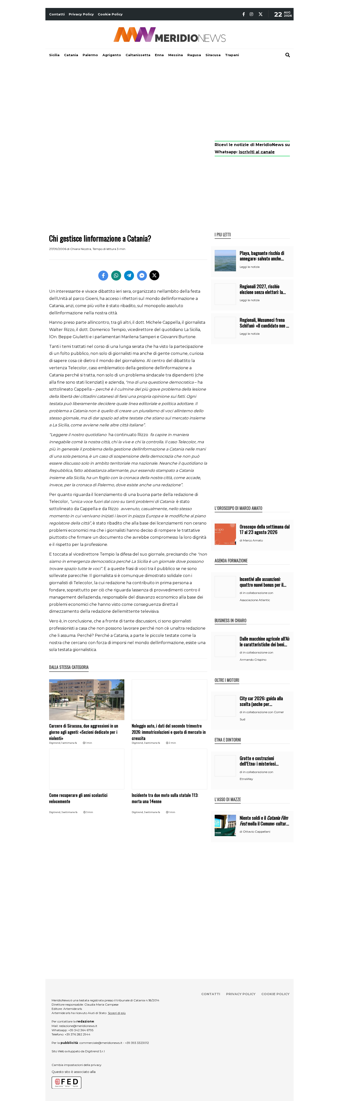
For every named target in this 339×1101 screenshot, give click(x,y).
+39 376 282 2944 (77, 1034)
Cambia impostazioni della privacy (77, 1065)
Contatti (57, 14)
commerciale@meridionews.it (100, 1043)
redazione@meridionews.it (78, 1026)
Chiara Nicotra (80, 249)
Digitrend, (55, 742)
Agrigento (111, 55)
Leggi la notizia (250, 267)
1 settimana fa (69, 742)
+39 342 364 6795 (80, 1030)
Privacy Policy (81, 14)
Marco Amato (253, 540)
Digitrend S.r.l (95, 1051)
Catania (71, 55)
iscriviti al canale (257, 152)
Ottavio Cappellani (256, 831)
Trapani (232, 55)
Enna (159, 55)
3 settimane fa (152, 742)
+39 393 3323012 (137, 1043)
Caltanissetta (138, 55)
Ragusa (194, 55)
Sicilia (54, 55)
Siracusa (213, 55)
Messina (175, 55)
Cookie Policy (110, 14)
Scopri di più (117, 1013)
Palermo (90, 55)
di (241, 540)
